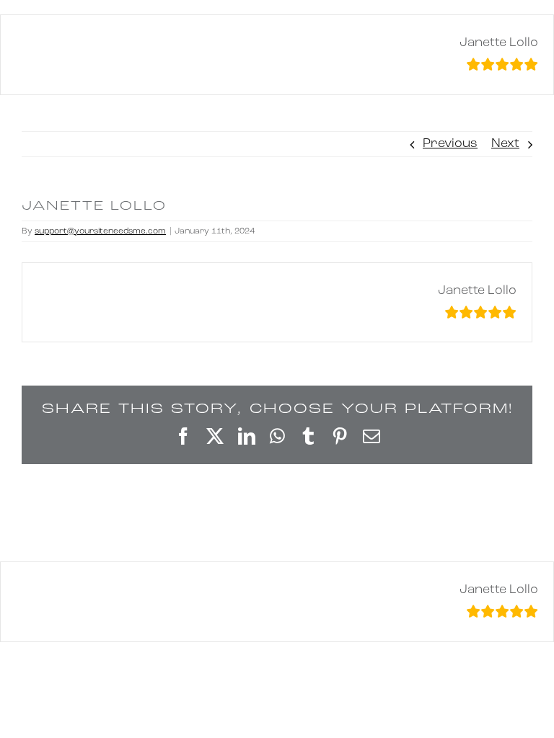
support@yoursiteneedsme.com (100, 231)
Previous (450, 144)
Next (505, 144)
